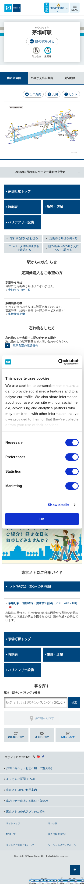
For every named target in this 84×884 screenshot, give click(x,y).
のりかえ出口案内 (42, 78)
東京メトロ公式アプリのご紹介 (25, 811)
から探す (16, 737)
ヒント (73, 94)
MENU (74, 10)
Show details (58, 505)
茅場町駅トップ (19, 191)
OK (42, 519)
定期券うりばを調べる (63, 238)
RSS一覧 (11, 834)
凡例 (55, 94)
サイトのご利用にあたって (20, 845)
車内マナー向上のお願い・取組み (27, 800)
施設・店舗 (55, 207)
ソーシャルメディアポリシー (63, 845)
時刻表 (13, 207)
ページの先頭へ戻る (75, 870)
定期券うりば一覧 (19, 290)
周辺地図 (70, 78)
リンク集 (52, 823)
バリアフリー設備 (21, 222)
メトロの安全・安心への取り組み (31, 586)
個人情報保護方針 (57, 834)
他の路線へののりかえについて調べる (63, 248)
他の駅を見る (45, 41)
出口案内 (35, 94)
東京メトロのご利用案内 (21, 789)
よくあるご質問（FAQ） (21, 779)
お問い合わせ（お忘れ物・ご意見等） (30, 768)
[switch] (72, 457)
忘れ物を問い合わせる (24, 238)
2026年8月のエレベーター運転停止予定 (40, 172)
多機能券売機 (16, 314)
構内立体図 (14, 78)
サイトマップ (13, 823)
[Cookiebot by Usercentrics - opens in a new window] (59, 362)
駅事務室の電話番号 (25, 345)
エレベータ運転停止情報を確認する (24, 248)
